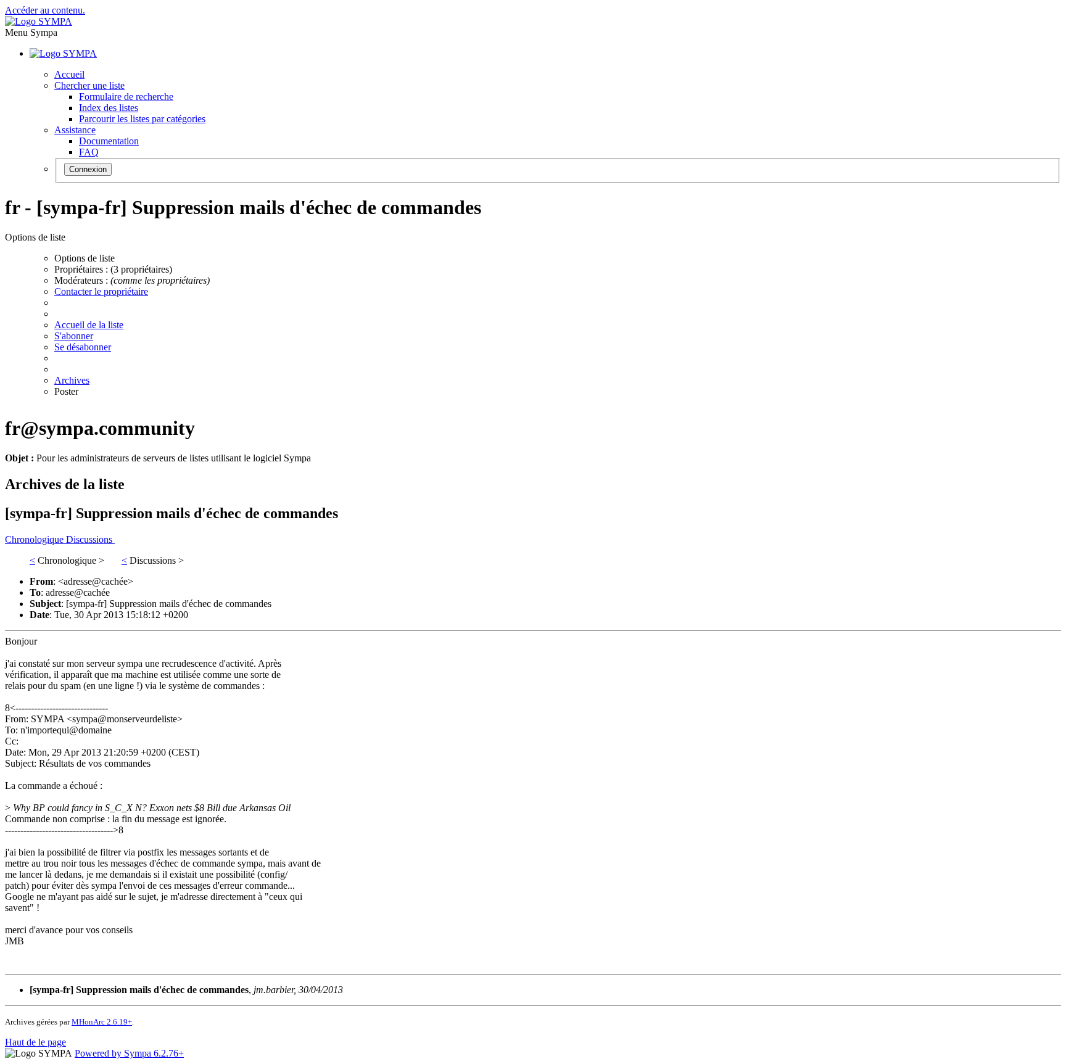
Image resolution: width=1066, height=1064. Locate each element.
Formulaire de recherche (126, 96)
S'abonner (73, 336)
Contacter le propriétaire (101, 291)
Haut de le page (35, 1042)
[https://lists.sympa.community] (38, 21)
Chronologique (35, 539)
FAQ (89, 152)
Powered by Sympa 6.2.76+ (129, 1053)
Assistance (75, 130)
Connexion (88, 169)
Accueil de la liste (88, 325)
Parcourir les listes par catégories (142, 118)
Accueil (69, 74)
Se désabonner (82, 347)
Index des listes (108, 107)
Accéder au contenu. (45, 10)
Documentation (109, 141)
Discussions (90, 539)
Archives (71, 380)
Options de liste (84, 258)
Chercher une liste (89, 85)
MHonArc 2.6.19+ (102, 1021)
